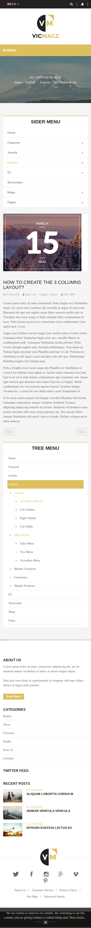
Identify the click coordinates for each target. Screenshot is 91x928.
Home (18, 82)
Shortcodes (15, 182)
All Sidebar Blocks (31, 501)
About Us (20, 890)
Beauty (7, 716)
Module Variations (25, 569)
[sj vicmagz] (45, 26)
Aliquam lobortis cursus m (49, 794)
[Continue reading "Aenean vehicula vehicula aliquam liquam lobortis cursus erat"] (12, 812)
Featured (13, 142)
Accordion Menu (30, 560)
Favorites (8, 733)
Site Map (32, 896)
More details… (78, 917)
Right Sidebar (28, 518)
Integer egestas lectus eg (49, 827)
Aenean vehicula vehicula (48, 811)
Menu (11, 50)
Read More (14, 696)
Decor (6, 724)
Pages (11, 202)
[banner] (42, 242)
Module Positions (24, 585)
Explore (12, 162)
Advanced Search (54, 896)
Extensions (20, 577)
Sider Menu (27, 543)
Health (7, 741)
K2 (9, 172)
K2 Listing (34, 790)
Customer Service (42, 890)
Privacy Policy (68, 890)
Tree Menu (26, 552)
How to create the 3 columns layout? (42, 285)
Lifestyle (8, 758)
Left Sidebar (27, 509)
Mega (11, 192)
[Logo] (49, 857)
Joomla (12, 152)
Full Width (26, 526)
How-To (8, 750)
